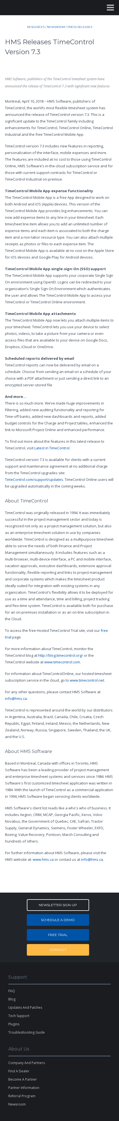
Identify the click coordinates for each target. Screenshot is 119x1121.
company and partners (26, 1062)
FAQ (11, 991)
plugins (13, 1024)
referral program (21, 1096)
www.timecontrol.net (87, 680)
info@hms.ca (16, 698)
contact (58, 950)
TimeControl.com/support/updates (34, 479)
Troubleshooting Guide (26, 1032)
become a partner (22, 1079)
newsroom (56, 27)
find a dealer (18, 1071)
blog (11, 999)
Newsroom (17, 1104)
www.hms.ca (43, 859)
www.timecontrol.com (62, 661)
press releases (80, 27)
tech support (18, 1015)
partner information (23, 1087)
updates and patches (25, 1007)
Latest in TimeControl (51, 447)
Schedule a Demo (58, 920)
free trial (58, 935)
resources (36, 27)
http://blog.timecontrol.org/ (60, 655)
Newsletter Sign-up (58, 905)
